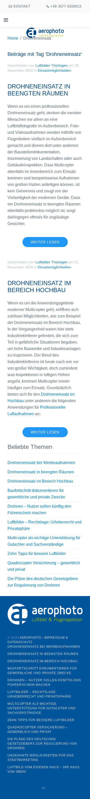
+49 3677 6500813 (65, 6)
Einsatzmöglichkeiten (54, 70)
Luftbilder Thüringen (52, 65)
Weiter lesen (45, 242)
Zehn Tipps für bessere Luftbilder (37, 553)
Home (13, 38)
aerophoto (30, 637)
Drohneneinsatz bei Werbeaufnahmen (41, 463)
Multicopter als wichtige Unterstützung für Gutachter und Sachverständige (42, 708)
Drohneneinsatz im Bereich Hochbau (39, 286)
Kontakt (21, 6)
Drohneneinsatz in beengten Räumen (39, 90)
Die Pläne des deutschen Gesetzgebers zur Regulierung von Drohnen (42, 743)
